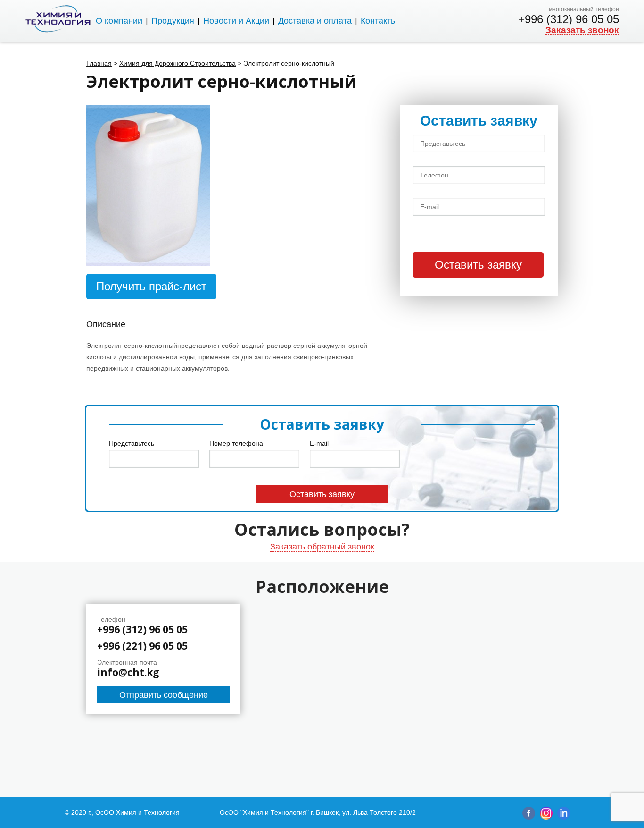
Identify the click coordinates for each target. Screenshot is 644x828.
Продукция (172, 20)
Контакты (379, 20)
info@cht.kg (128, 672)
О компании (119, 20)
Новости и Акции (236, 20)
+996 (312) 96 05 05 (568, 19)
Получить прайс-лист (151, 286)
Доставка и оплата (315, 20)
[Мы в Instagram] (546, 817)
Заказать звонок (582, 30)
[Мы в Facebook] (528, 817)
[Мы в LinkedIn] (563, 817)
